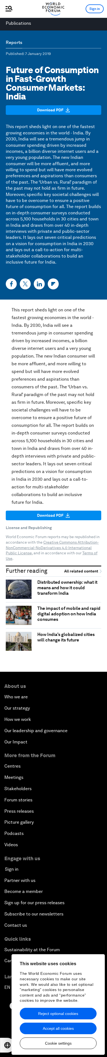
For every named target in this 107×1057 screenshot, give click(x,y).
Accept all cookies (58, 1028)
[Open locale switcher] (7, 1045)
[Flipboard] (53, 283)
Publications (18, 23)
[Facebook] (11, 283)
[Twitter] (25, 283)
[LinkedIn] (39, 283)
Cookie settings (58, 1043)
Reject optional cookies (58, 1013)
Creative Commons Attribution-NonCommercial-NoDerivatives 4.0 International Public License (52, 547)
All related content (81, 571)
